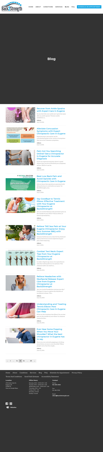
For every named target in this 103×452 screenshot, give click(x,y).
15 (20, 361)
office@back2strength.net (60, 395)
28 (31, 361)
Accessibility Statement (50, 376)
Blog (67, 7)
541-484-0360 (56, 384)
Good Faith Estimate (31, 376)
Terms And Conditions (14, 376)
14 (17, 361)
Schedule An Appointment (89, 7)
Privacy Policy (77, 373)
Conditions (48, 7)
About (38, 7)
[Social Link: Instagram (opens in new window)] (11, 403)
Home (30, 7)
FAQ (73, 7)
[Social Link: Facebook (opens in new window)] (7, 403)
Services (58, 7)
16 (24, 361)
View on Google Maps (12, 388)
